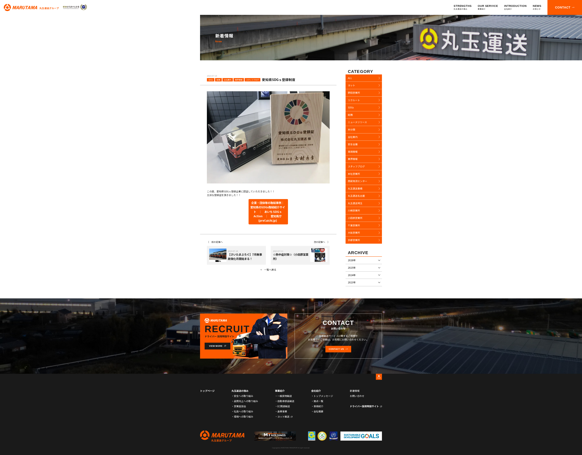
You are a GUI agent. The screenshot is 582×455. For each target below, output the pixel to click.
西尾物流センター (357, 181)
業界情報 (238, 79)
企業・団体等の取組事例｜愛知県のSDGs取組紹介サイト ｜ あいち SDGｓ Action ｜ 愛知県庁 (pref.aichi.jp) (267, 212)
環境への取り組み (243, 416)
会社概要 (318, 411)
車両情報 (353, 151)
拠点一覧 (318, 401)
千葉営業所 (354, 225)
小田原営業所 (355, 218)
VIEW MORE (216, 346)
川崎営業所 (354, 210)
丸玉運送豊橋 (355, 188)
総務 (218, 79)
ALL (350, 78)
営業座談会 (240, 406)
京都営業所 (354, 240)
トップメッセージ (323, 396)
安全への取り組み (243, 396)
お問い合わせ (357, 396)
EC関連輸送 (283, 406)
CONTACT (562, 7)
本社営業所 (354, 174)
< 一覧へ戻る (268, 269)
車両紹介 (318, 406)
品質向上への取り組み (246, 401)
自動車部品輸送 (285, 401)
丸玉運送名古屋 (356, 196)
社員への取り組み (243, 411)
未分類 (351, 129)
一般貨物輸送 (284, 396)
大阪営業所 (354, 232)
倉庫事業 (282, 411)
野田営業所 (354, 92)
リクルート (354, 100)
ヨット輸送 (283, 416)
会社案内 (227, 79)
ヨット (351, 85)
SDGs (210, 79)
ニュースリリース (357, 122)
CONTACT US (336, 349)
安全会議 (353, 144)
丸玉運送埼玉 (355, 203)
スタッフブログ (252, 79)
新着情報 (355, 391)
